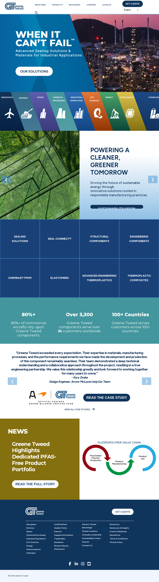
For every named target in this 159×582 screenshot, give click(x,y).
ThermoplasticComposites (139, 278)
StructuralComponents (99, 239)
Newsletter (115, 535)
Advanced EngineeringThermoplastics (99, 278)
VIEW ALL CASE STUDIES (77, 409)
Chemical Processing (35, 535)
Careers (85, 542)
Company (91, 5)
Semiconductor (33, 549)
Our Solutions (34, 71)
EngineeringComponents (139, 239)
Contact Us (87, 545)
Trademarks (59, 539)
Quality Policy (60, 528)
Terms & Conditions (119, 539)
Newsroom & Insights (119, 528)
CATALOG (106, 5)
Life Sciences (32, 542)
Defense (30, 528)
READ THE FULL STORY (35, 484)
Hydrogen (31, 553)
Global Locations (90, 531)
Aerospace (31, 524)
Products (57, 5)
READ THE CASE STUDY (106, 397)
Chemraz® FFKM (20, 278)
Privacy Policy (116, 542)
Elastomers (59, 278)
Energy (29, 546)
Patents (58, 531)
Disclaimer (59, 542)
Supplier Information (63, 535)
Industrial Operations (36, 539)
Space (29, 531)
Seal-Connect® (59, 238)
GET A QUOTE (122, 512)
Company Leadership (91, 535)
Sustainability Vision (91, 538)
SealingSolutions (20, 239)
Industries (40, 5)
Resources (74, 5)
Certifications (60, 524)
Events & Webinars (118, 531)
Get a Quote (133, 4)
